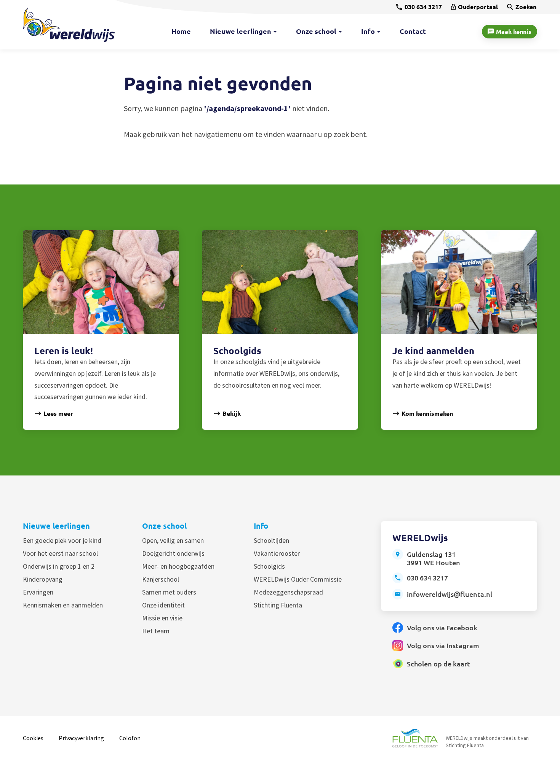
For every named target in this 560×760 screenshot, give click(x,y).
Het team (156, 630)
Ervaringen (38, 592)
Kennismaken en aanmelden (63, 605)
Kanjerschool (160, 579)
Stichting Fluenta (278, 605)
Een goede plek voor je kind (62, 540)
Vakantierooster (277, 553)
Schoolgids (269, 566)
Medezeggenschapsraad (288, 592)
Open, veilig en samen (173, 540)
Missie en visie (162, 618)
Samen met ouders (169, 592)
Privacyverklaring (81, 738)
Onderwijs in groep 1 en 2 (58, 566)
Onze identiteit (163, 605)
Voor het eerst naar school (60, 553)
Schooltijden (271, 540)
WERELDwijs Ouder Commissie (298, 579)
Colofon (130, 738)
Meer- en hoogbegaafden (178, 566)
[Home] (69, 25)
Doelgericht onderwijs (173, 553)
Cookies (33, 738)
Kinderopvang (42, 579)
